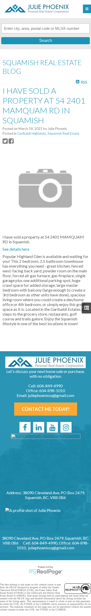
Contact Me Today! (46, 409)
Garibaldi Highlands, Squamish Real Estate (48, 133)
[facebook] (25, 427)
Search (45, 40)
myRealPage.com (46, 572)
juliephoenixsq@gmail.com (51, 395)
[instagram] (66, 427)
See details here (16, 249)
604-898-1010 (52, 390)
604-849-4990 (50, 385)
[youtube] (52, 427)
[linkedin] (38, 427)
